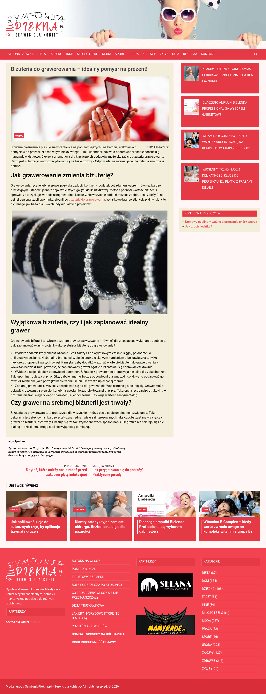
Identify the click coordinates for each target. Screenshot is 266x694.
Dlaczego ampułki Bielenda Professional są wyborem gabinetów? (224, 108)
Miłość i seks (87, 54)
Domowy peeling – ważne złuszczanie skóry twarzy (221, 222)
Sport (120, 54)
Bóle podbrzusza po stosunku (97, 585)
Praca (207, 629)
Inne (69, 54)
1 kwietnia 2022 (158, 146)
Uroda (134, 54)
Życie (164, 54)
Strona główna (20, 54)
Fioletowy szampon (88, 577)
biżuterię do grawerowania (87, 199)
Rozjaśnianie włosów (89, 626)
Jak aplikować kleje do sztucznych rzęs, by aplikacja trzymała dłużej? (35, 527)
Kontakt (208, 54)
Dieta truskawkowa (88, 605)
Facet (206, 597)
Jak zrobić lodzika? (198, 226)
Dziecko (56, 54)
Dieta (41, 54)
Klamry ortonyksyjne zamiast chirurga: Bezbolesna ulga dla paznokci (227, 75)
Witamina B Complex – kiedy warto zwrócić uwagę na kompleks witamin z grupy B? (226, 142)
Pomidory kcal (84, 569)
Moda (106, 54)
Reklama (190, 54)
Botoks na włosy (86, 561)
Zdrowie (149, 54)
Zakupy (208, 653)
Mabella (35, 622)
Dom (175, 54)
